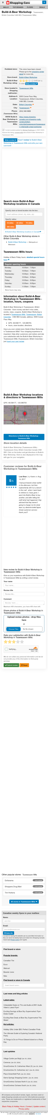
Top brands (18, 7)
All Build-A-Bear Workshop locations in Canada (22, 232)
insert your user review (15, 341)
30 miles (19, 223)
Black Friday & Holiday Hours (13, 1106)
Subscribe (9, 933)
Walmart (6, 968)
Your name (8, 581)
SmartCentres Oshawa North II (20, 1081)
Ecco (5, 964)
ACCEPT (31, 1114)
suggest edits (19, 132)
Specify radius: (11, 219)
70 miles (29, 223)
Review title (8, 590)
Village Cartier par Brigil (17, 1058)
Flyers (30, 7)
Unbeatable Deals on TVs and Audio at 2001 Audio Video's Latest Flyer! (22, 1006)
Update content (39, 1106)
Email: (5, 926)
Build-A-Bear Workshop (28, 77)
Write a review (31, 84)
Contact (29, 1106)
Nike (5, 976)
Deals (42, 7)
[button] (24, 414)
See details (38, 1114)
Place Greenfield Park (16, 1074)
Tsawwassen (31, 314)
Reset (25, 665)
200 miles (10, 227)
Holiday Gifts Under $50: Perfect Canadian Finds (21, 1029)
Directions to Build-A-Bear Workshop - (24, 437)
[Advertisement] (24, 41)
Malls (6, 7)
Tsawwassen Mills (26, 88)
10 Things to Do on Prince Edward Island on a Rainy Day (23, 1040)
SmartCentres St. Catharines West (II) (23, 1066)
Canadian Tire (8, 960)
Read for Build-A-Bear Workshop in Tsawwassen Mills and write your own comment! (23, 143)
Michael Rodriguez (29, 130)
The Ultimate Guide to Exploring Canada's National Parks (22, 1034)
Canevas (11, 1062)
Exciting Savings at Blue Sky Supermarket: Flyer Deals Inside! (22, 1012)
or (24, 620)
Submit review (12, 665)
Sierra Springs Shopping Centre (20, 1077)
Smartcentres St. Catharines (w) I (21, 1070)
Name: (5, 917)
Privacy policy (14, 940)
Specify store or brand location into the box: (21, 210)
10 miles (10, 223)
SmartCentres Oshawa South (19, 1085)
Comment (8, 599)
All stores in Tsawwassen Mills (23, 901)
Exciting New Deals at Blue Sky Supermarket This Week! (22, 1018)
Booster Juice (8, 972)
